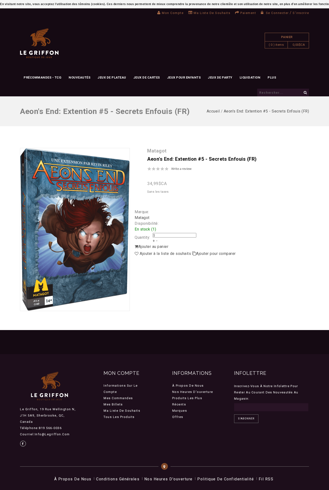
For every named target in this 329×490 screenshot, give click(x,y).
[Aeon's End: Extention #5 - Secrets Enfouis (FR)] (75, 229)
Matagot (142, 217)
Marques (179, 410)
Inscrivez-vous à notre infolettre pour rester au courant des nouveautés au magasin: (266, 392)
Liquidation (250, 77)
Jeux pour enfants (184, 77)
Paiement (248, 13)
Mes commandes (118, 398)
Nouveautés (79, 77)
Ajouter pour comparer (216, 253)
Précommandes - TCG (42, 77)
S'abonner (246, 418)
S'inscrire (301, 13)
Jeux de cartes (146, 77)
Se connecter (277, 13)
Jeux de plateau (112, 77)
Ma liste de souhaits (212, 13)
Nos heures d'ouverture (192, 392)
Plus (272, 77)
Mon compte (173, 13)
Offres (177, 417)
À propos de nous (188, 385)
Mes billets (113, 404)
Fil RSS (266, 479)
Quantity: (142, 237)
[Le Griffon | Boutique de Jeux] (39, 43)
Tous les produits (119, 417)
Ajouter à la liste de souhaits (165, 253)
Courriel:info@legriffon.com (45, 434)
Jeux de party (220, 77)
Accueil (213, 111)
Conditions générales (117, 479)
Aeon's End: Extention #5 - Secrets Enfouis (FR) (266, 111)
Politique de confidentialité (225, 479)
